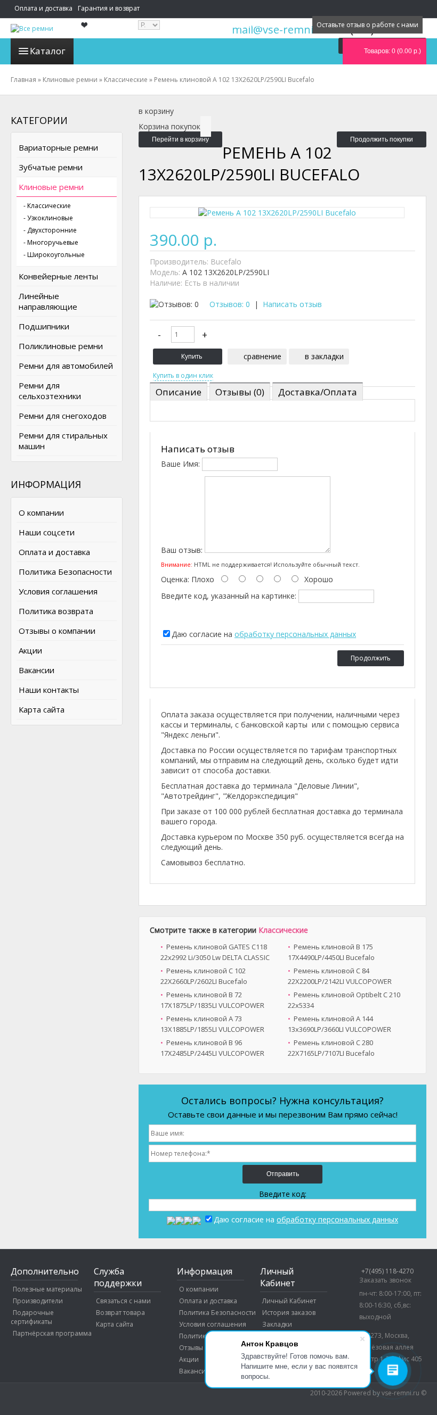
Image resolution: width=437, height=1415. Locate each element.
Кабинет (291, 24)
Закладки (277, 1324)
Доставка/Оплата (317, 392)
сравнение (262, 356)
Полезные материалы (47, 1289)
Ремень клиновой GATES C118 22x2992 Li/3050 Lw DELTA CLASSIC (215, 952)
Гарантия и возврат (109, 8)
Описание (178, 392)
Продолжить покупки (381, 139)
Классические (283, 930)
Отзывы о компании (57, 630)
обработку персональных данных (295, 634)
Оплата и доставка (43, 8)
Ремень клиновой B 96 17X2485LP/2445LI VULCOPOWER (212, 1048)
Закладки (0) (111, 24)
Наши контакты (49, 689)
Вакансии (36, 670)
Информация (249, 24)
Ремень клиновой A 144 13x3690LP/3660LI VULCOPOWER (339, 1024)
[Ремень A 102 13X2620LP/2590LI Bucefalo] (277, 213)
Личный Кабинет (289, 1300)
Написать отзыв (292, 304)
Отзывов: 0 (229, 304)
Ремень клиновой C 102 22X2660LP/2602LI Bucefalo (203, 976)
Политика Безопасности (65, 571)
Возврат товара (120, 1312)
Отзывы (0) (239, 392)
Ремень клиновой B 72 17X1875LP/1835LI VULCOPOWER (212, 1000)
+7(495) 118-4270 (387, 1271)
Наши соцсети (47, 532)
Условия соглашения (58, 591)
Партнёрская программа (52, 1333)
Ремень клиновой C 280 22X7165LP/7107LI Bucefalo (331, 1048)
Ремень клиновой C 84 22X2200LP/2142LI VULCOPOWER (340, 976)
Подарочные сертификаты (32, 1317)
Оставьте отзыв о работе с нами (367, 24)
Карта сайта (41, 709)
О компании (41, 512)
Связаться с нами (123, 1300)
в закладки (324, 356)
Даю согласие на (264, 634)
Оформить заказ (194, 24)
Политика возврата (56, 611)
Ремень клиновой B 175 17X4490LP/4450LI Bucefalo (331, 952)
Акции (30, 650)
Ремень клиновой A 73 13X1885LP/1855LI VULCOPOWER (212, 1024)
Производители (38, 1300)
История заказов (288, 1312)
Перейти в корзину (180, 139)
